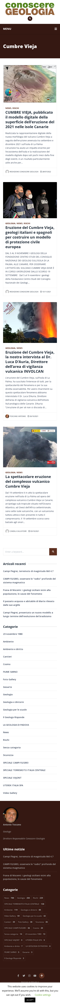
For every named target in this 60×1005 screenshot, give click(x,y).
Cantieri (7, 656)
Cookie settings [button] (43, 994)
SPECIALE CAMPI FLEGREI (15, 762)
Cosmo (6, 664)
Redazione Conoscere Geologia (24, 171)
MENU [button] (7, 29)
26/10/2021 (33, 416)
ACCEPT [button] (30, 999)
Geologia (10, 223)
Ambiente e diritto (13, 649)
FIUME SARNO (10, 671)
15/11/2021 (46, 291)
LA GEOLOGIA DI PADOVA (16, 724)
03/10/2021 (34, 531)
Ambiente (8, 641)
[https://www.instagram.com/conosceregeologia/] (29, 975)
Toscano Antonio (18, 416)
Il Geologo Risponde (13, 717)
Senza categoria (12, 747)
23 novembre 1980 (12, 633)
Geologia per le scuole (15, 709)
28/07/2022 (46, 171)
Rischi (15, 108)
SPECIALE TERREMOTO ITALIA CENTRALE (24, 770)
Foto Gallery (9, 679)
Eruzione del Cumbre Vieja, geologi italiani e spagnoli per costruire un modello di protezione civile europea (29, 237)
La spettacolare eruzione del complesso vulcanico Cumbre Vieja (28, 481)
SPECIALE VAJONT (12, 777)
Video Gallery (10, 792)
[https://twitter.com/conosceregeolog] (24, 975)
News (8, 108)
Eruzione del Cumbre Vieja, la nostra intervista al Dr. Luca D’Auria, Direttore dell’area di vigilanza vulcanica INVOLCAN (29, 362)
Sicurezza (8, 755)
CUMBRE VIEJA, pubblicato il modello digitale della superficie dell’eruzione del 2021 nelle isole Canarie (29, 119)
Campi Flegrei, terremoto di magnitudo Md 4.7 (28, 571)
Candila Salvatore (18, 531)
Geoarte (7, 687)
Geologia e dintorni (13, 702)
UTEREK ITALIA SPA (13, 785)
